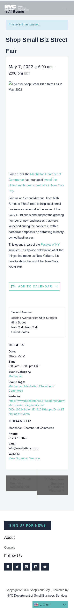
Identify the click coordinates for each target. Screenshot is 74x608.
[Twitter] (17, 567)
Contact (9, 547)
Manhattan (16, 376)
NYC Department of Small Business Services (37, 595)
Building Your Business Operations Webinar (54, 485)
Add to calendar (35, 286)
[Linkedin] (35, 567)
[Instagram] (26, 567)
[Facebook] (8, 567)
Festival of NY (50, 244)
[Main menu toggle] (65, 8)
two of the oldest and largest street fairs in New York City (36, 185)
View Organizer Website (24, 458)
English (45, 604)
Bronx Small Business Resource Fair (20, 483)
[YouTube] (45, 567)
